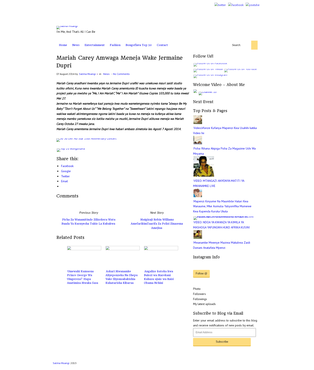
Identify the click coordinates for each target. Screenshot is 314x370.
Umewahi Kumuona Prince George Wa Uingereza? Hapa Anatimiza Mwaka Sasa (82, 277)
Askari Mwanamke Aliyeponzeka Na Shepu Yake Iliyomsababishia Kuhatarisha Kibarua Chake (122, 279)
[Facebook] (236, 5)
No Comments (121, 73)
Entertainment (95, 45)
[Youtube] (253, 5)
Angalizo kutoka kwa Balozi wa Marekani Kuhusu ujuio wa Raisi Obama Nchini (159, 277)
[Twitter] (220, 5)
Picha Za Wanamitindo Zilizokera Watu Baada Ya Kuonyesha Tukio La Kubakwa (88, 221)
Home (63, 45)
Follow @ (201, 273)
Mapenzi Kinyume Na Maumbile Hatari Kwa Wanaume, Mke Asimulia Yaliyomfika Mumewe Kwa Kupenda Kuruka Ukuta (222, 206)
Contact (162, 45)
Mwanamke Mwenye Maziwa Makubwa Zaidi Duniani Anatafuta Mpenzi (221, 245)
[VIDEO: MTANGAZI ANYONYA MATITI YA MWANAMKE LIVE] (203, 175)
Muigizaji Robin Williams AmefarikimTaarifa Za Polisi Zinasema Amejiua (157, 223)
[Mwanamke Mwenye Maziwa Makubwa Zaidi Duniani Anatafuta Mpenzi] (197, 237)
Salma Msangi (87, 73)
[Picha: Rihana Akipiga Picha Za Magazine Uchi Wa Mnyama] (197, 143)
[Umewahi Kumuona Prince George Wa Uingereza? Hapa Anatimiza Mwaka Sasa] (84, 256)
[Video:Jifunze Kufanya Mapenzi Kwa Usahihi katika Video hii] (197, 123)
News (75, 45)
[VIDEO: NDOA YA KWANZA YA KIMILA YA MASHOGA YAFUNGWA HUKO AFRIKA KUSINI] (225, 216)
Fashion (115, 45)
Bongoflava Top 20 (139, 45)
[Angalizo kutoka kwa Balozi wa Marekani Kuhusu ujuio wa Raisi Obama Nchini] (161, 256)
